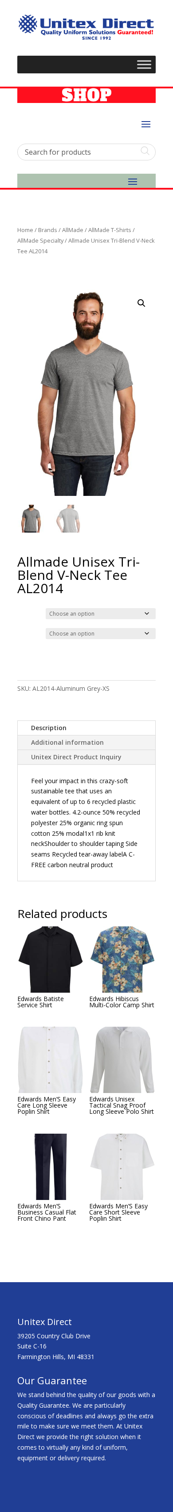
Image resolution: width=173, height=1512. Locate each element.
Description (49, 728)
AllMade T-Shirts (109, 230)
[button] (141, 303)
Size (25, 632)
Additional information (67, 742)
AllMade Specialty (40, 240)
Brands (47, 230)
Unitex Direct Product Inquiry (76, 757)
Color (26, 612)
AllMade (72, 230)
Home (25, 230)
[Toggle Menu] (144, 64)
